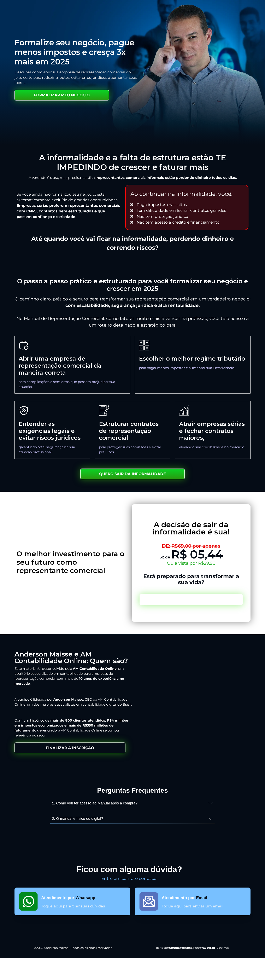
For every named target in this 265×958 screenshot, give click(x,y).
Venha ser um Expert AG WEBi (192, 948)
